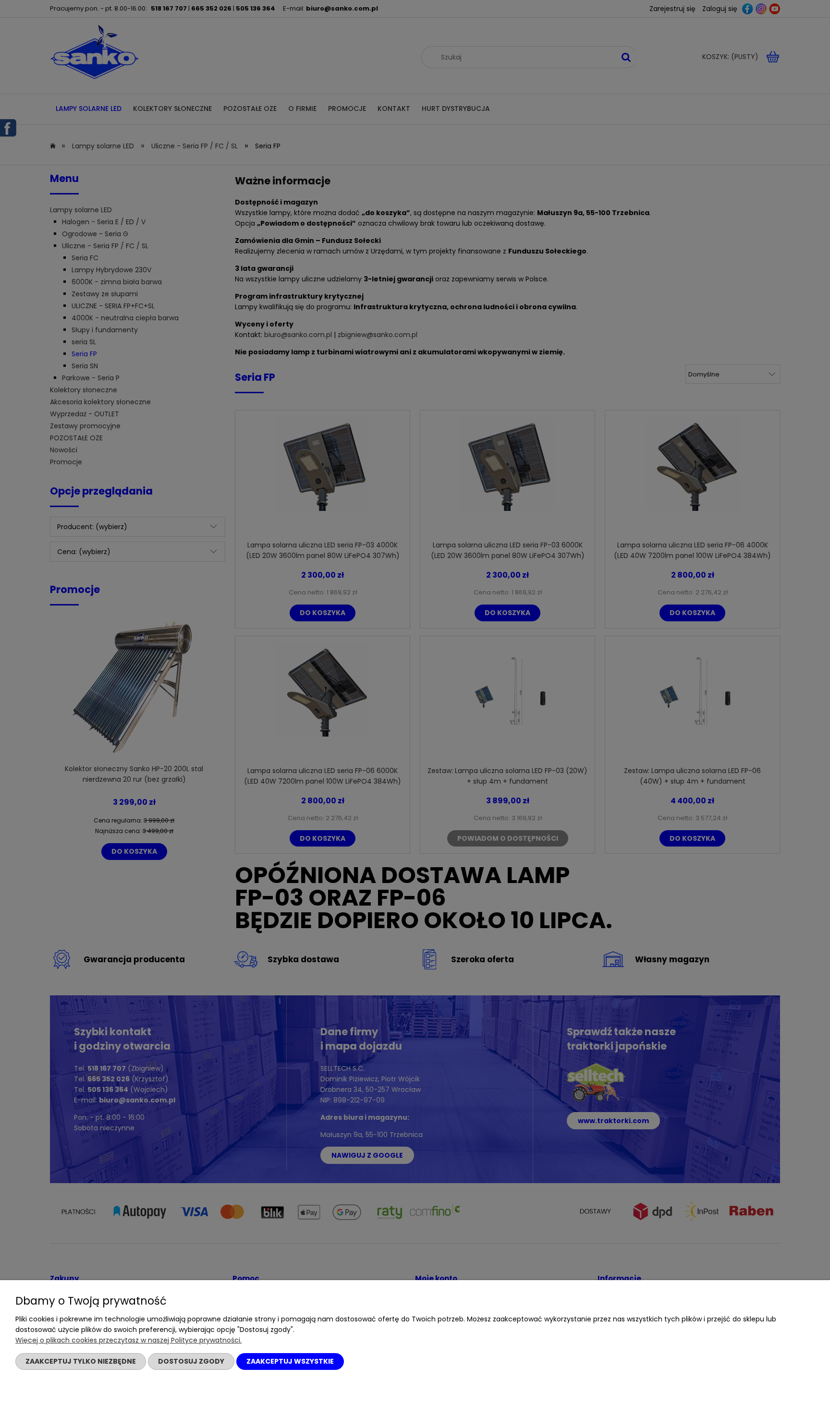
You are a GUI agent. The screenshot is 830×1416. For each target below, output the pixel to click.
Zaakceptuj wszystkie (290, 1361)
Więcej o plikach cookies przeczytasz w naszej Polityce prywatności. (128, 1340)
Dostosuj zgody (191, 1361)
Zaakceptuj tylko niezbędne (80, 1361)
